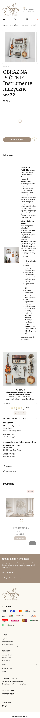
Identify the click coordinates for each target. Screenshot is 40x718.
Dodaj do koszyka (17, 140)
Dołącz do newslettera (11, 578)
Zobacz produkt (20, 538)
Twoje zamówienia (7, 655)
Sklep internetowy (19, 716)
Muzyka (35, 25)
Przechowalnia (6, 660)
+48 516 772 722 (28, 10)
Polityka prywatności (7, 642)
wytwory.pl (6, 67)
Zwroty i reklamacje (7, 644)
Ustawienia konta (6, 658)
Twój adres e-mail (8, 573)
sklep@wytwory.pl (9, 437)
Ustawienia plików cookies (9, 647)
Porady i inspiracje (7, 668)
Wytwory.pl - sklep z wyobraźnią (11, 25)
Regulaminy (5, 639)
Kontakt (4, 671)
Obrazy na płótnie (25, 25)
